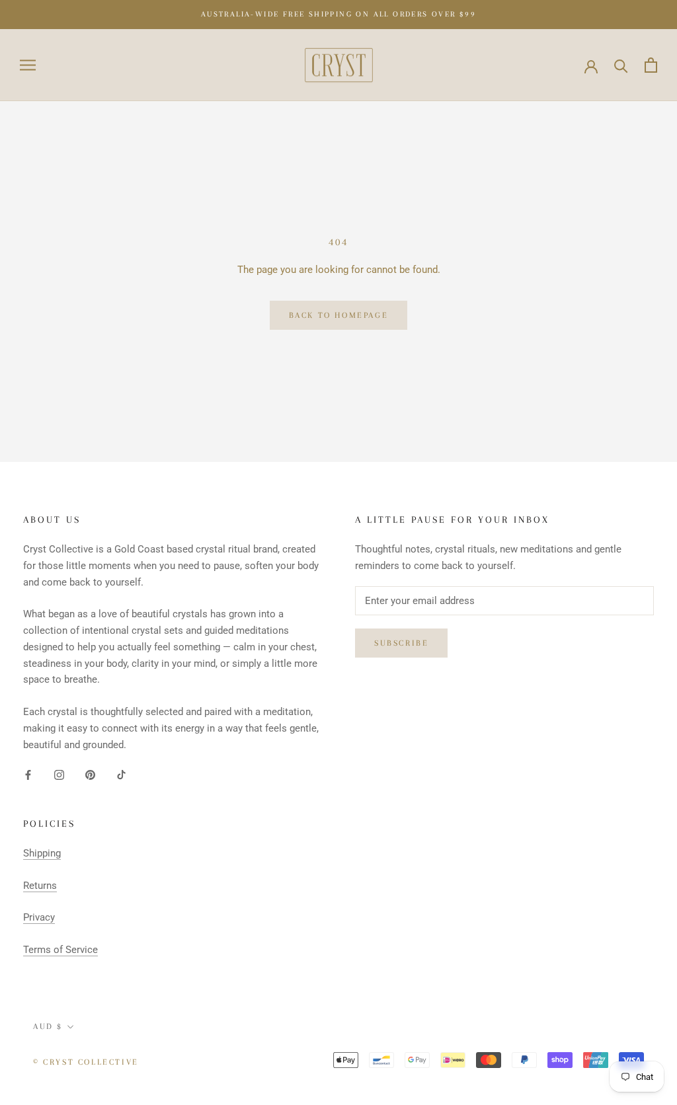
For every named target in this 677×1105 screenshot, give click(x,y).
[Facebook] (28, 774)
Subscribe (401, 643)
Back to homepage (339, 315)
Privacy (39, 917)
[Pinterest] (90, 774)
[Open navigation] (28, 65)
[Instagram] (59, 774)
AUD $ (48, 1026)
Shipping (42, 853)
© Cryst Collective (86, 1062)
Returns (40, 886)
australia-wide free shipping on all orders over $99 (338, 14)
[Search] (621, 65)
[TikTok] (121, 774)
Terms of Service (60, 950)
